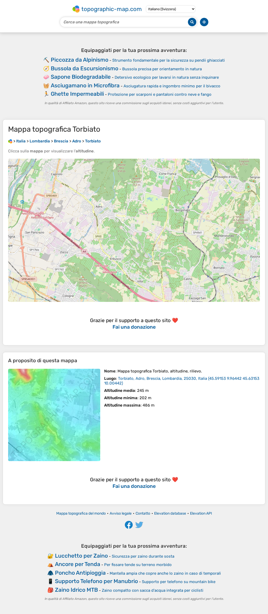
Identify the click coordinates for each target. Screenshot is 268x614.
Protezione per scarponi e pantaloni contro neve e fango (159, 94)
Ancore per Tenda (77, 564)
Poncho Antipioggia (80, 572)
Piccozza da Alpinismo (79, 59)
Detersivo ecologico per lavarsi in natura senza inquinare (167, 77)
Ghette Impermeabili (77, 93)
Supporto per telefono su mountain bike (178, 581)
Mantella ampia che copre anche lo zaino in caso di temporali (165, 573)
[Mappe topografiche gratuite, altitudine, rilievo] (10, 141)
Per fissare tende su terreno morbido (138, 564)
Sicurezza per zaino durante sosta (143, 556)
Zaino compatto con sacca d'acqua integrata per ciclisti (152, 590)
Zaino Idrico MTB (76, 589)
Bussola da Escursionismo (84, 68)
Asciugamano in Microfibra (85, 85)
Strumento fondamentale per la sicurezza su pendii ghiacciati (168, 60)
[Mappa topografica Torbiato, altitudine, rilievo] (54, 415)
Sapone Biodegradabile (81, 76)
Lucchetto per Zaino (81, 555)
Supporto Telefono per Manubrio (96, 581)
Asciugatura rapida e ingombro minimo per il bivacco (172, 86)
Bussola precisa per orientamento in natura (162, 69)
